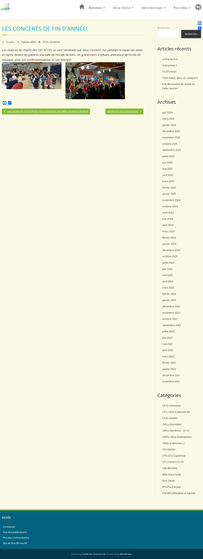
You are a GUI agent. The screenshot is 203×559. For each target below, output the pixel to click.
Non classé (168, 480)
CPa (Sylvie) (168, 449)
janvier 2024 (169, 244)
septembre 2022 (171, 325)
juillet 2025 (168, 156)
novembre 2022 (171, 312)
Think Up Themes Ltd (93, 553)
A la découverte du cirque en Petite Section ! (178, 86)
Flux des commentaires (16, 537)
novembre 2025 (171, 137)
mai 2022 (167, 344)
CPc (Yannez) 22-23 (173, 462)
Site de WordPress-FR (15, 543)
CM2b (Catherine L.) (173, 443)
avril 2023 (167, 281)
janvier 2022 (169, 369)
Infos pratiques (151, 7)
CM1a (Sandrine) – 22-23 (175, 430)
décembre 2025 (171, 131)
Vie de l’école (121, 7)
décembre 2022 (171, 306)
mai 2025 (167, 168)
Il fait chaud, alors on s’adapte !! (180, 78)
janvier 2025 (169, 193)
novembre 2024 (171, 200)
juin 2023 (167, 269)
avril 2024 (167, 225)
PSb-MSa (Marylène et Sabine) (178, 493)
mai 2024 (167, 219)
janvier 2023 (169, 300)
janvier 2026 (169, 125)
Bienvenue (95, 7)
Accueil (81, 12)
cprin (11, 41)
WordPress (125, 553)
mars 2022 (168, 356)
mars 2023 (168, 287)
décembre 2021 (171, 375)
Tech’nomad (169, 71)
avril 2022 (167, 350)
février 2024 (169, 237)
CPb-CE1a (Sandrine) (173, 455)
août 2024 (168, 212)
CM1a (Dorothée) (172, 424)
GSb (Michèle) (169, 468)
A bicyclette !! (169, 65)
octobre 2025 (170, 144)
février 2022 (169, 362)
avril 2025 (167, 175)
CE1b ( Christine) (51, 41)
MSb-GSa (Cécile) (171, 474)
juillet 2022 (168, 331)
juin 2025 (167, 162)
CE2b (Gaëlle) (169, 418)
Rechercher (163, 28)
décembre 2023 (171, 250)
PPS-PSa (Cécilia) (171, 487)
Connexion (9, 527)
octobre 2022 (170, 319)
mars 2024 (168, 231)
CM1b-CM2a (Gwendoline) (177, 437)
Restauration (199, 8)
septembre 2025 (171, 150)
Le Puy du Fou (170, 59)
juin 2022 (167, 337)
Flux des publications (15, 532)
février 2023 (169, 294)
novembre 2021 (171, 381)
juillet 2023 (168, 262)
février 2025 (169, 187)
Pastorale (181, 7)
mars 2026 (168, 118)
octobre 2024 (170, 206)
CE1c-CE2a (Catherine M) (176, 412)
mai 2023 (167, 275)
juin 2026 (167, 112)
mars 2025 (168, 181)
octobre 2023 (170, 256)
